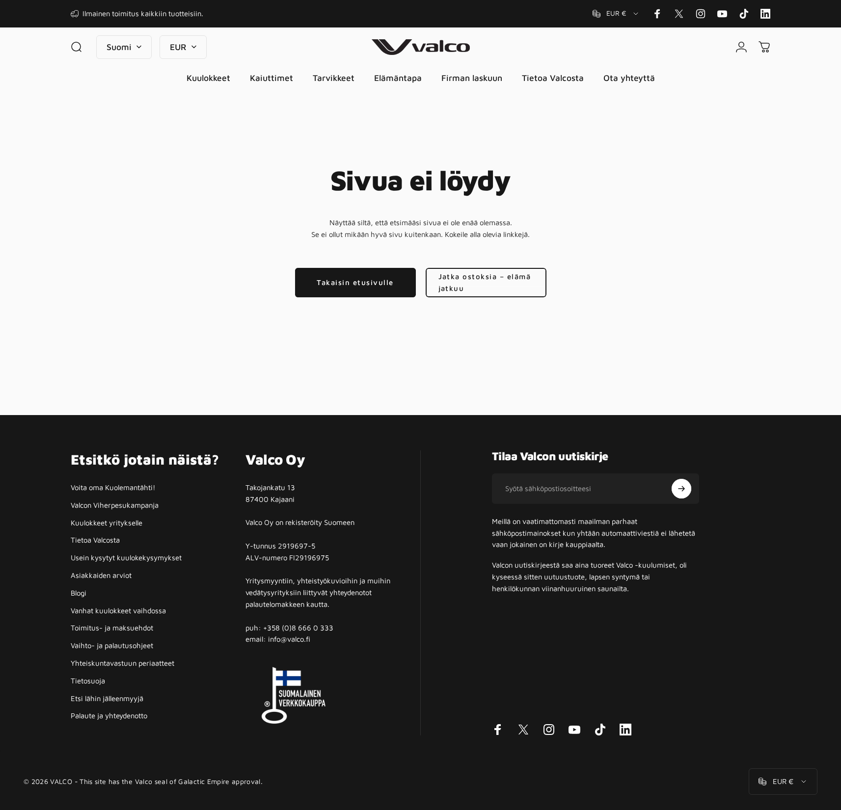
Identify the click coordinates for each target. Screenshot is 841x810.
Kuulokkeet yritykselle (106, 523)
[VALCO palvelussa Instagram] (700, 14)
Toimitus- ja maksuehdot (112, 628)
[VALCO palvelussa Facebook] (657, 14)
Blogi (78, 593)
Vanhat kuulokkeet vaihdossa (118, 610)
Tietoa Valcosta (95, 540)
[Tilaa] (681, 488)
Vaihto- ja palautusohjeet (112, 645)
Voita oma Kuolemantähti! (113, 487)
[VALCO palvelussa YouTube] (722, 14)
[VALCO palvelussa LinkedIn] (765, 14)
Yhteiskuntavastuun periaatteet (122, 663)
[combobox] (616, 13)
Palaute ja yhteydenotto (109, 715)
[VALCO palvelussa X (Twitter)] (679, 14)
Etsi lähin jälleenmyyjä (107, 698)
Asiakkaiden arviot (101, 575)
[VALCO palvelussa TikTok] (744, 14)
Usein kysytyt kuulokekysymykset (126, 557)
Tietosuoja (88, 681)
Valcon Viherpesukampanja (115, 505)
